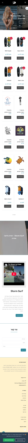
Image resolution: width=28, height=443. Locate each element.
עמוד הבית (24, 393)
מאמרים (24, 407)
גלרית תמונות (23, 419)
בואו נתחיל (22, 22)
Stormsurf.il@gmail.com (20, 383)
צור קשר (23, 350)
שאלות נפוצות (23, 400)
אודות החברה (23, 417)
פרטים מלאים (20, 58)
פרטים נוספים (19, 315)
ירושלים (23, 380)
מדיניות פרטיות (20, 440)
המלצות (24, 409)
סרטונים (24, 398)
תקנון (25, 421)
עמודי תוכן (24, 395)
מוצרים (24, 405)
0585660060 (22, 385)
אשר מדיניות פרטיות (9, 440)
